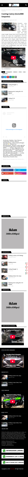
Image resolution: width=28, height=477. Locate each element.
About (14, 471)
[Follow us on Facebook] (26, 265)
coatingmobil (9, 72)
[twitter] (20, 170)
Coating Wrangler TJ (12, 84)
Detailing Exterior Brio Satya (14, 276)
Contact (17, 471)
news (24, 72)
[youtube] (7, 173)
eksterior (15, 72)
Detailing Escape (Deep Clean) (15, 382)
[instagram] (20, 173)
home (20, 72)
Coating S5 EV (11, 98)
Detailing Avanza (12, 262)
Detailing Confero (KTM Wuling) (15, 255)
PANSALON (5, 20)
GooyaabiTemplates (14, 475)
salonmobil (8, 9)
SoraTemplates (13, 473)
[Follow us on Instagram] (26, 269)
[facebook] (7, 170)
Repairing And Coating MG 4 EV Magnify (15, 92)
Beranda (3, 9)
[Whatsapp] (26, 273)
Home (10, 471)
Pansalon (12, 468)
